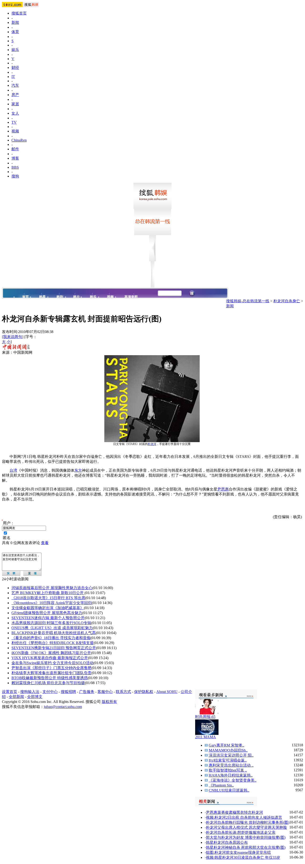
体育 (15, 32)
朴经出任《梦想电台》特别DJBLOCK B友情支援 (52, 643)
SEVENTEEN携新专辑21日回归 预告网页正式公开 (53, 648)
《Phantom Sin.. (221, 785)
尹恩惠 (223, 489)
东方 (78, 470)
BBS (15, 167)
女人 (15, 113)
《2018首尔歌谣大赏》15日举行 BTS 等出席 (48, 598)
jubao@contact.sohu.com (63, 707)
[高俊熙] (207, 713)
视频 (15, 131)
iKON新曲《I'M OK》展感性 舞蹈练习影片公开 (51, 653)
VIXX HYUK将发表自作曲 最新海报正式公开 (49, 658)
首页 (25, 297)
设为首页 (198, 302)
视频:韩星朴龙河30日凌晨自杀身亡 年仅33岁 (243, 857)
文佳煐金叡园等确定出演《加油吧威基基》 (47, 608)
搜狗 (15, 176)
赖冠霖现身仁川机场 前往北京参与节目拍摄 (48, 683)
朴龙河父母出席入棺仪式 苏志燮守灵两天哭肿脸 (246, 827)
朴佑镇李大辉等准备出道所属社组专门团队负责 (51, 673)
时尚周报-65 (205, 717)
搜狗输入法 (29, 692)
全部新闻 (16, 697)
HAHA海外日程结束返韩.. (231, 775)
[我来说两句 (12, 337)
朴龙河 (152, 444)
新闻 (15, 22)
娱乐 (15, 50)
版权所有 (109, 702)
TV (14, 122)
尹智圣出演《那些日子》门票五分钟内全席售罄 (51, 668)
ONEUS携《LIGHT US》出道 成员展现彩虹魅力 (52, 628)
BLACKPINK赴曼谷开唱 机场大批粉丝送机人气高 (53, 633)
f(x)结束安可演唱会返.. (228, 760)
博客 (15, 158)
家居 (15, 104)
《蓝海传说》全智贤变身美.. (232, 780)
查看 (45, 543)
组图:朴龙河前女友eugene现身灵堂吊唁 (238, 852)
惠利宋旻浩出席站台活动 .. (231, 765)
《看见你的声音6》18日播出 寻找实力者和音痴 (51, 638)
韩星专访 (29, 308)
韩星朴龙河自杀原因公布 (227, 842)
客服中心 (105, 692)
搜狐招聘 (68, 692)
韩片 (76, 297)
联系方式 (123, 692)
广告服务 (86, 692)
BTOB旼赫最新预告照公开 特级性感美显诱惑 (49, 678)
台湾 (13, 470)
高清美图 (131, 297)
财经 (15, 68)
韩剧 (59, 297)
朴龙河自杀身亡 (286, 301)
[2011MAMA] (207, 734)
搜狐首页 (19, 13)
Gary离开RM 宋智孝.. (226, 745)
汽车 (15, 85)
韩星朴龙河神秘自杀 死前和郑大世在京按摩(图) (245, 847)
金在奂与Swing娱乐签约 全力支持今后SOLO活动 (52, 663)
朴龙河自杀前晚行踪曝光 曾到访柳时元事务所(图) (247, 822)
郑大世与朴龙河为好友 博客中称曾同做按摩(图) (245, 837)
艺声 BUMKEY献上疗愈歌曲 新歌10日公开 (48, 593)
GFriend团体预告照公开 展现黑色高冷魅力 (46, 613)
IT (13, 77)
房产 (15, 95)
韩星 (42, 297)
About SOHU (167, 692)
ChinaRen (19, 140)
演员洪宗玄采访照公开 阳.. (231, 755)
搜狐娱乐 (215, 302)
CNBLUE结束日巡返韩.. (229, 790)
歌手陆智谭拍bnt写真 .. (228, 770)
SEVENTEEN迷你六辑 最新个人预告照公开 (48, 618)
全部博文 (34, 697)
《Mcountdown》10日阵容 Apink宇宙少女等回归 (51, 603)
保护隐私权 (143, 692)
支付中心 (50, 692)
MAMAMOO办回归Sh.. (228, 750)
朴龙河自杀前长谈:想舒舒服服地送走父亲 (240, 832)
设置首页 (9, 692)
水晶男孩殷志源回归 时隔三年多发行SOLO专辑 (51, 623)
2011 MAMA (205, 737)
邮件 (15, 149)
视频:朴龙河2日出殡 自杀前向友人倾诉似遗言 (244, 817)
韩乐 (93, 297)
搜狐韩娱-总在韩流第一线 (247, 301)
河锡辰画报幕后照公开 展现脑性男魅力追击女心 (51, 588)
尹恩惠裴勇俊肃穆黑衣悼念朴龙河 (234, 812)
